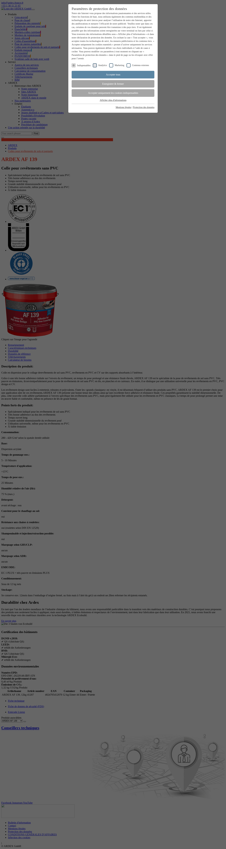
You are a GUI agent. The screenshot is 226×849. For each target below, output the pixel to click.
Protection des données (143, 107)
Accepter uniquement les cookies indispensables (113, 93)
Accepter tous (113, 74)
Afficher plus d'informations (113, 100)
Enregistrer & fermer (113, 83)
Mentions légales (123, 107)
